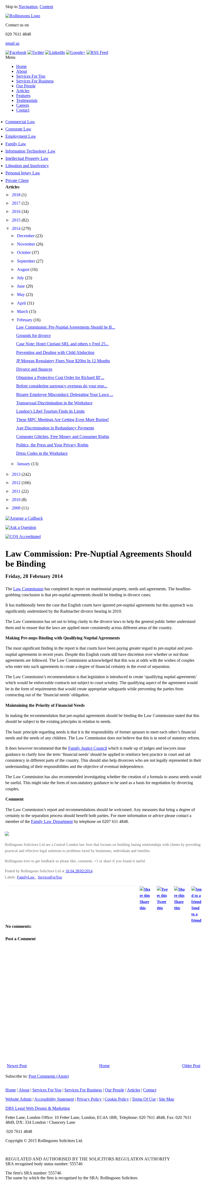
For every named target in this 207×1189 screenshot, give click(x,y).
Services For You (30, 76)
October (24, 252)
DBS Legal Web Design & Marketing (37, 1108)
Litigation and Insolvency (27, 165)
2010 (17, 499)
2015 (17, 220)
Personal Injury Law (22, 173)
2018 (17, 194)
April (22, 303)
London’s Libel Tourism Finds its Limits (50, 411)
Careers (22, 105)
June (21, 286)
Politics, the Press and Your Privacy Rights (52, 445)
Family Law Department (52, 821)
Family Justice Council (87, 748)
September (26, 261)
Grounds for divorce (33, 335)
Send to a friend (196, 914)
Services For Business (35, 81)
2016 (17, 211)
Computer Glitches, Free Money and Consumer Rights (62, 436)
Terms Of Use (144, 1099)
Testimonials (26, 100)
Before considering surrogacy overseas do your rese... (61, 386)
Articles (22, 90)
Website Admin (18, 1099)
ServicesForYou (50, 877)
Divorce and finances (34, 369)
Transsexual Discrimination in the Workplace (54, 403)
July (21, 277)
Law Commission (28, 589)
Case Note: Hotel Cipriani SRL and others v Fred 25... (62, 344)
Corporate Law (18, 129)
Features (23, 95)
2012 (17, 482)
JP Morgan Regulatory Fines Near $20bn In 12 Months (63, 361)
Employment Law (20, 136)
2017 (17, 203)
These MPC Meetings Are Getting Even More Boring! (62, 419)
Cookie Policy (117, 1099)
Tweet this (161, 904)
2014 (17, 228)
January (24, 463)
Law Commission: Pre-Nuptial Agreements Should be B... (65, 327)
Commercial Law (20, 121)
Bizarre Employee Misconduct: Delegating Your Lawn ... (64, 394)
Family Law (15, 144)
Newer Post (17, 1065)
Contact (22, 110)
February (25, 320)
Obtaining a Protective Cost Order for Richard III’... (60, 377)
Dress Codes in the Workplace (42, 453)
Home (21, 66)
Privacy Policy (89, 1099)
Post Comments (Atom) (49, 1076)
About (21, 71)
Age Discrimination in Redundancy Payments (55, 428)
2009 (17, 508)
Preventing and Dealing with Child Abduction (55, 352)
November (26, 244)
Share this (144, 904)
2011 (17, 491)
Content (46, 6)
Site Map (166, 1099)
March (23, 311)
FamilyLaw (26, 877)
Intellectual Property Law (27, 158)
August (23, 269)
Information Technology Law (30, 151)
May (21, 294)
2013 (17, 474)
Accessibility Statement (54, 1099)
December (26, 235)
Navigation (28, 6)
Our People (26, 86)
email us (12, 43)
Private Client (17, 180)
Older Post (191, 1065)
